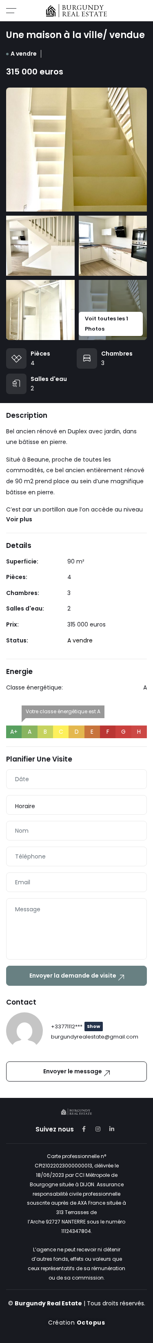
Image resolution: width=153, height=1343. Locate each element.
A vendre (24, 54)
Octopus (91, 1322)
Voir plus (19, 519)
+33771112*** (75, 1026)
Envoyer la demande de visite (72, 975)
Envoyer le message (72, 1071)
